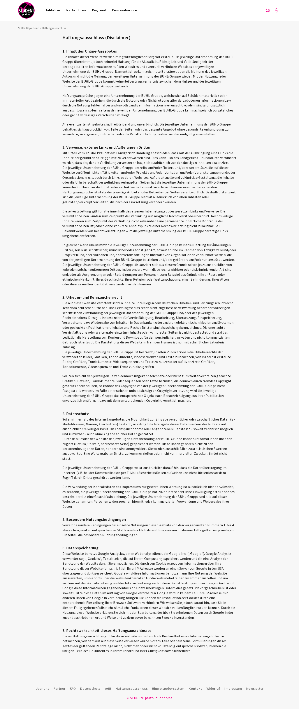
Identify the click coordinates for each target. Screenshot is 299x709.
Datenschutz (90, 688)
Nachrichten (76, 10)
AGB (108, 688)
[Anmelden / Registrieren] (276, 10)
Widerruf (213, 688)
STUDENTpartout (28, 28)
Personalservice (124, 10)
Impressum (233, 688)
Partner (59, 688)
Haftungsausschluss (132, 688)
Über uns (42, 688)
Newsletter (255, 688)
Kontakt (195, 688)
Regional (99, 10)
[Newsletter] (267, 10)
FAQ (73, 688)
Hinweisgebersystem (168, 688)
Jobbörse (52, 10)
